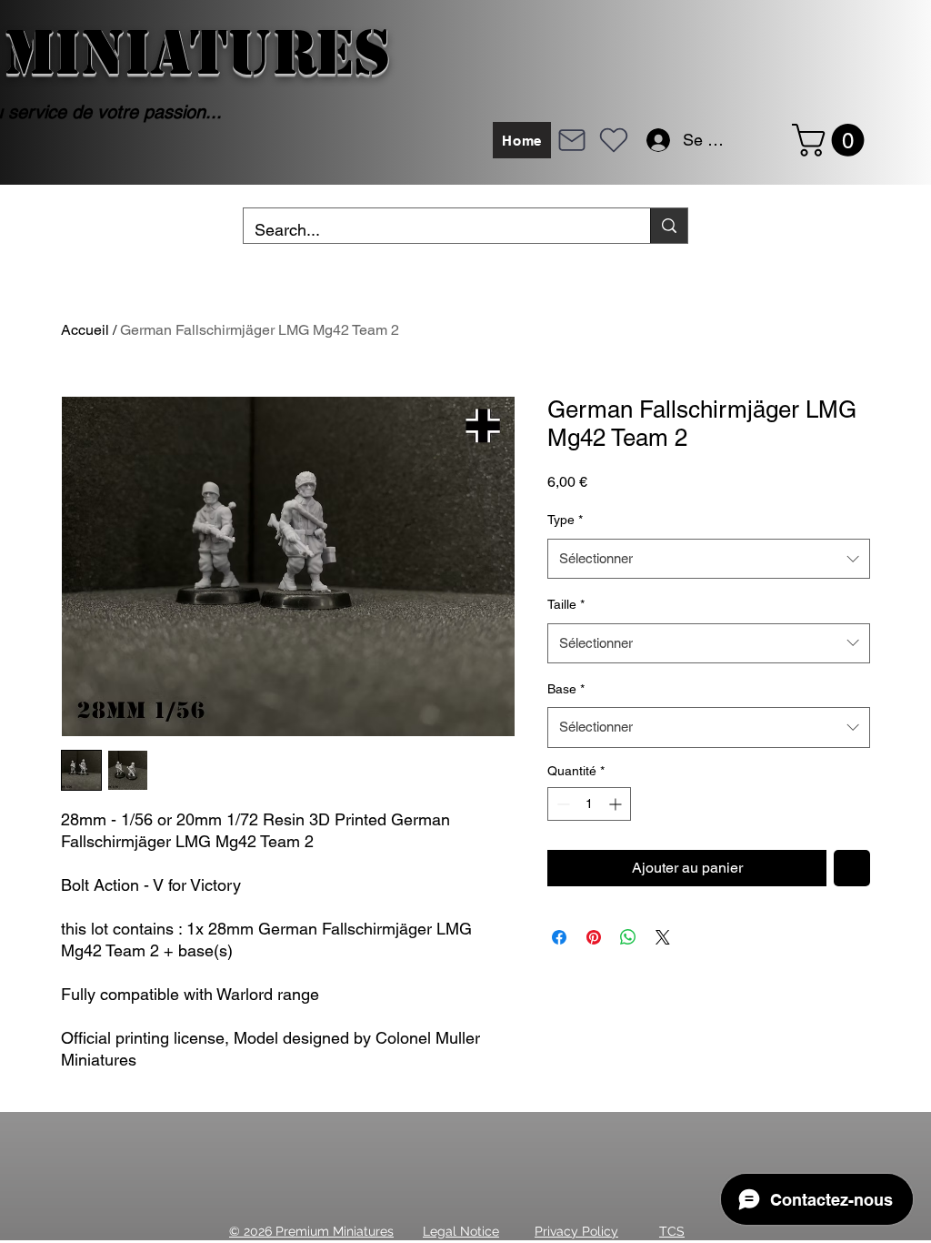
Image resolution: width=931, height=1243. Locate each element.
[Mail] (572, 140)
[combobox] (708, 559)
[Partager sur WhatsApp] (628, 937)
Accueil (85, 330)
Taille (566, 604)
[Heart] (614, 140)
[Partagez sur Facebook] (559, 937)
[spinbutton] (589, 804)
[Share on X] (663, 937)
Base (566, 689)
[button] (832, 140)
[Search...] (668, 225)
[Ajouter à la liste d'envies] (852, 868)
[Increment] (617, 804)
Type (565, 519)
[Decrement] (561, 804)
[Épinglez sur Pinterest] (594, 937)
